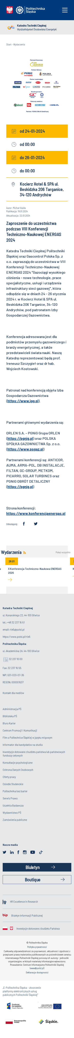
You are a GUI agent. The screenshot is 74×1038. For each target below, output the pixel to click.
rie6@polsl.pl (17, 629)
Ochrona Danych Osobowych (18, 769)
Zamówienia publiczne (15, 819)
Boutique (32, 879)
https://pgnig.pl (20, 438)
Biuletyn (33, 867)
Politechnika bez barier (15, 791)
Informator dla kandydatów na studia (23, 744)
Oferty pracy (9, 776)
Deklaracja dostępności (37, 972)
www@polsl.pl (37, 968)
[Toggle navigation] (65, 10)
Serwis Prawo (10, 798)
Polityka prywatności (37, 946)
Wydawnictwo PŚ (12, 812)
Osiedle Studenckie (13, 784)
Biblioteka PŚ (10, 716)
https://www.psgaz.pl (25, 449)
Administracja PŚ (12, 709)
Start (8, 44)
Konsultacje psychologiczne (18, 762)
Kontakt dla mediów (13, 693)
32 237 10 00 (15, 659)
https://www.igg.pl (22, 401)
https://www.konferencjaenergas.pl (35, 513)
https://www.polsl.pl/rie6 (16, 636)
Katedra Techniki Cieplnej (31, 25)
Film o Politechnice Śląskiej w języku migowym (27, 737)
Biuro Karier (9, 723)
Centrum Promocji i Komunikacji (20, 730)
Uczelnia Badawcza (13, 805)
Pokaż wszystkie (63, 552)
